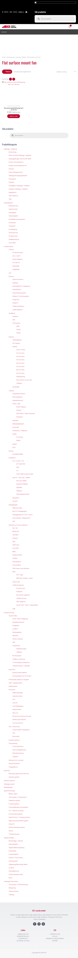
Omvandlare (16, 565)
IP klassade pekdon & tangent (19, 679)
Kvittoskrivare (13, 232)
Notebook (15, 299)
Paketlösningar (21, 649)
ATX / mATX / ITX (18, 461)
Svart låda (12, 243)
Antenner (19, 591)
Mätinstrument (17, 508)
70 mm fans (20, 366)
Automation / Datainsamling (18, 884)
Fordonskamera (17, 746)
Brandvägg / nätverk (16, 841)
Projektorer (16, 645)
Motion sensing (17, 639)
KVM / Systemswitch (15, 683)
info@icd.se (21, 12)
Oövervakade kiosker (16, 874)
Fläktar (14, 346)
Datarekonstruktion (18, 393)
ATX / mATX (16, 256)
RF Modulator (17, 655)
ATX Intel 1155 (20, 464)
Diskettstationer (17, 400)
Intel (17, 467)
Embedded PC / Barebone (21, 286)
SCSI (13, 447)
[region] (39, 45)
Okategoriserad (9, 784)
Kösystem (12, 226)
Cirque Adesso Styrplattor (21, 729)
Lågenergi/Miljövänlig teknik (18, 864)
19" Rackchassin (17, 252)
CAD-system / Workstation (18, 797)
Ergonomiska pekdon (19, 672)
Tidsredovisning (14, 834)
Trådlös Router (21, 598)
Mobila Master (17, 555)
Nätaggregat (13, 505)
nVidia (18, 329)
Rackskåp (15, 266)
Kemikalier (15, 387)
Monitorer (12, 689)
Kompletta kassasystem (17, 219)
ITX (17, 470)
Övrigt (18, 333)
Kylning (11, 337)
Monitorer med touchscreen (21, 716)
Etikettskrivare (13, 206)
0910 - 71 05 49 (13, 12)
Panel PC (15, 303)
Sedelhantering (14, 239)
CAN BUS (15, 535)
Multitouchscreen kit (19, 719)
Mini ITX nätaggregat (19, 511)
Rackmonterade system (17, 827)
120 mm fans (20, 349)
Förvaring (19, 437)
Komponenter (8, 246)
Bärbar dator (13, 794)
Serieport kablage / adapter (18, 189)
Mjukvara (7, 770)
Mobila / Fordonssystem (20, 296)
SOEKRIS (19, 487)
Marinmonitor (16, 709)
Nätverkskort (16, 561)
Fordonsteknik (13, 854)
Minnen (11, 451)
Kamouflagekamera (19, 750)
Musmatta (15, 736)
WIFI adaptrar (21, 601)
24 (5, 79)
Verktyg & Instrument (11, 881)
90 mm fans (20, 373)
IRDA (14, 551)
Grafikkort (12, 313)
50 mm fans (20, 360)
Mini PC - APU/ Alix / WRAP (21, 477)
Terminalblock (13, 196)
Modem (15, 558)
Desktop (15, 283)
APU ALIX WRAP (21, 481)
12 (2, 79)
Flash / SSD (16, 404)
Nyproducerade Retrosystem (18, 820)
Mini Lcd (15, 713)
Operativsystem (14, 777)
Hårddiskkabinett (18, 424)
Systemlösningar (9, 790)
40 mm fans (20, 356)
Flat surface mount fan (24, 380)
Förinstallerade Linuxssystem (18, 807)
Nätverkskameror (18, 753)
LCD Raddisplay (17, 706)
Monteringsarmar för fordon (21, 676)
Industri (18, 410)
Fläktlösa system (14, 800)
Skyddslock (12, 192)
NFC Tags (19, 575)
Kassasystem (8, 203)
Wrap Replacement (22, 494)
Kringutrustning (9, 612)
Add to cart (13, 116)
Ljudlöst (11, 868)
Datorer (11, 276)
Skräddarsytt (8, 787)
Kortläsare (12, 222)
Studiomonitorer (14, 763)
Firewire (11, 169)
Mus (13, 733)
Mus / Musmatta (14, 726)
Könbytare (12, 179)
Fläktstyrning (20, 376)
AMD (17, 326)
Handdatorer (16, 289)
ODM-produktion (9, 780)
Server (11, 831)
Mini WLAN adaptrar (23, 595)
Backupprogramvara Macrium (19, 773)
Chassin (11, 249)
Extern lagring (21, 407)
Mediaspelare (17, 632)
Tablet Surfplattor (18, 306)
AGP (13, 320)
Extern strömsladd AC (16, 162)
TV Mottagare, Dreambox (21, 662)
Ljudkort (15, 629)
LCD (13, 699)
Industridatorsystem (19, 293)
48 (7, 79)
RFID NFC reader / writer (24, 578)
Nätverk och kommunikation (18, 525)
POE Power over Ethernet (20, 568)
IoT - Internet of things (16, 810)
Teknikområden (9, 838)
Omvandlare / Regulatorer (21, 518)
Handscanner (13, 209)
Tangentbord (13, 767)
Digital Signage (17, 692)
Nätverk (11, 182)
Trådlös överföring (18, 659)
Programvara (13, 236)
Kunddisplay (13, 229)
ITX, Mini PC (16, 262)
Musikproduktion (14, 740)
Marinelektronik (14, 871)
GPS (13, 541)
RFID (14, 572)
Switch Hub (16, 582)
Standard (19, 417)
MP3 (13, 642)
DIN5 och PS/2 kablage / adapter (20, 155)
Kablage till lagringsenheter (18, 175)
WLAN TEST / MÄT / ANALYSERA (27, 605)
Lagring (11, 390)
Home (3, 57)
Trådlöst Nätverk (18, 585)
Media (14, 434)
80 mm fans (20, 370)
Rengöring (12, 888)
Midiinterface (13, 686)
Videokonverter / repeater (21, 666)
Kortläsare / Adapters (19, 430)
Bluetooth (15, 531)
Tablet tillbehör (17, 309)
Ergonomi (12, 669)
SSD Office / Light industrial (25, 413)
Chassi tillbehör (17, 259)
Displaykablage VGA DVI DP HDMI (20, 159)
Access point (20, 588)
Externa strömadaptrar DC (18, 165)
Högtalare (15, 625)
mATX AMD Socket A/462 (24, 474)
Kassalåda (12, 212)
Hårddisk (15, 420)
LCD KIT (15, 703)
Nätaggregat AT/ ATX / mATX (22, 514)
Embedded (12, 851)
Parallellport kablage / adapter (19, 185)
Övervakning (13, 743)
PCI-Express (16, 323)
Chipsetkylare (17, 340)
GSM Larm (15, 545)
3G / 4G (15, 528)
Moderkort (12, 458)
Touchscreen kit (17, 723)
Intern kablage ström (16, 172)
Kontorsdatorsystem (16, 814)
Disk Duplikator (17, 397)
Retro (10, 878)
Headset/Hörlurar (18, 622)
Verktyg (11, 894)
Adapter (15, 316)
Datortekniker (13, 844)
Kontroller (15, 427)
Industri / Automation (16, 857)
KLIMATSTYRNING (22, 484)
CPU (10, 273)
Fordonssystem (14, 804)
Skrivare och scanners (16, 760)
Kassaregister (13, 216)
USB (10, 199)
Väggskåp (15, 269)
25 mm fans (20, 353)
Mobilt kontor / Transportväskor (19, 817)
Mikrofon (15, 635)
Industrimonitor (17, 696)
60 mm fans (20, 363)
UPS (13, 521)
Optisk (14, 444)
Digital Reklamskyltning (16, 847)
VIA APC (15, 501)
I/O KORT (15, 548)
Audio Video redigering (20, 619)
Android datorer (17, 279)
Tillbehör (19, 383)
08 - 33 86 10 (5, 12)
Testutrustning (13, 891)
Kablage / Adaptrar (10, 149)
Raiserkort (15, 498)
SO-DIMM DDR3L (17, 454)
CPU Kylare (16, 343)
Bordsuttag (12, 152)
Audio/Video (13, 616)
